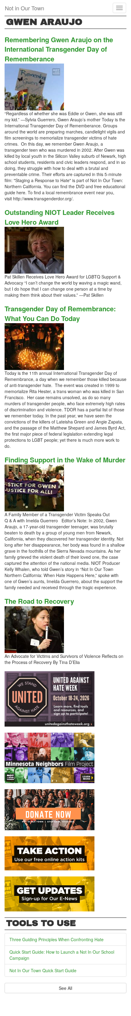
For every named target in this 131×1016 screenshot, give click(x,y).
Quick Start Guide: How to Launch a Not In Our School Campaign (61, 955)
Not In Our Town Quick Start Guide (42, 970)
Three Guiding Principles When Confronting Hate (56, 939)
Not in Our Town (24, 8)
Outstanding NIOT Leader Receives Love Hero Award (60, 216)
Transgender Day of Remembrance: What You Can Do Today (60, 313)
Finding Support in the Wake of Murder (65, 460)
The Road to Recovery (39, 601)
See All (65, 988)
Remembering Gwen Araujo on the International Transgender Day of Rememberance (59, 49)
